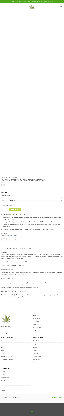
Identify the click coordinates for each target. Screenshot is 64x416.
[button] (7, 7)
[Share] (10, 406)
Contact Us (50, 1)
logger (38, 1)
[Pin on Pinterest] (14, 239)
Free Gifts (29, 1)
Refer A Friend (22, 1)
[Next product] (2, 185)
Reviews (12, 1)
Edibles (8, 177)
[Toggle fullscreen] (6, 406)
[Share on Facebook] (5, 239)
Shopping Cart (44, 1)
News (16, 1)
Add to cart (15, 209)
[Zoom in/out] (1, 406)
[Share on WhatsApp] (2, 239)
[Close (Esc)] (15, 406)
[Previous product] (5, 185)
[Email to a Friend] (11, 239)
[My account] (2, 7)
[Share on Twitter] (8, 239)
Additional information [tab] (16, 248)
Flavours (3, 200)
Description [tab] (4, 248)
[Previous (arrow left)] (1, 413)
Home (3, 177)
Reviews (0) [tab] (27, 248)
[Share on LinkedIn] (16, 239)
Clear (61, 197)
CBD (8, 235)
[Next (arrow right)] (6, 413)
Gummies (14, 177)
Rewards (34, 1)
